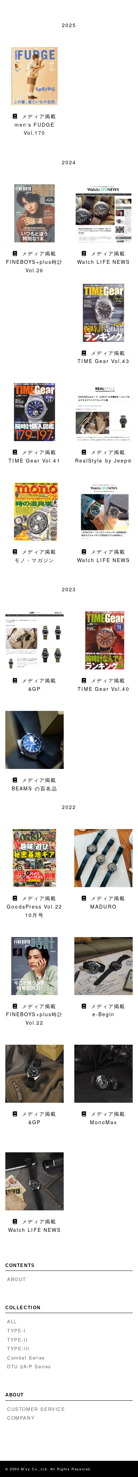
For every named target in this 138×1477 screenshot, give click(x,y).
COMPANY (21, 1417)
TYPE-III (18, 1348)
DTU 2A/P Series (29, 1366)
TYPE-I (16, 1330)
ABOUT (16, 1279)
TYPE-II (17, 1339)
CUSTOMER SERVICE (36, 1409)
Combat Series (26, 1357)
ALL (12, 1321)
